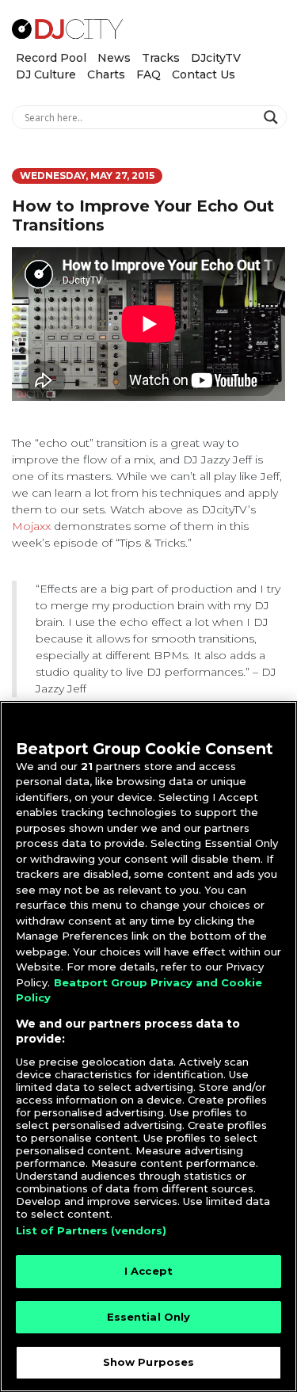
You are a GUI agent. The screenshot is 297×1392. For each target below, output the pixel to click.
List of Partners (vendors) (91, 1230)
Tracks (161, 58)
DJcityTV (216, 58)
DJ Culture (46, 74)
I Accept (148, 1270)
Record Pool (51, 58)
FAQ (148, 74)
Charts (106, 74)
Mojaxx (31, 526)
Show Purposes (149, 1362)
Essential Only (149, 1316)
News (114, 58)
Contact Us (203, 74)
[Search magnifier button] (273, 117)
